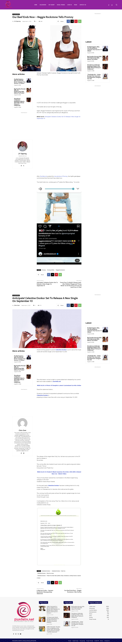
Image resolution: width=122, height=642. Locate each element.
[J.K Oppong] (22, 146)
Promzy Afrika (50, 270)
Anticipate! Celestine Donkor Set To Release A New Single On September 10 (47, 284)
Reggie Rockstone (60, 270)
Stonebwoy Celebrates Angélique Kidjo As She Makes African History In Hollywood (19, 102)
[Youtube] (20, 634)
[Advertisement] (24, 123)
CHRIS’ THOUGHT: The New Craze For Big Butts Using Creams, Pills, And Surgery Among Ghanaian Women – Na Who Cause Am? (53, 629)
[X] (72, 21)
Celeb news (16, 14)
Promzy (44, 270)
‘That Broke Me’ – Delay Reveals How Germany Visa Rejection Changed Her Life (94, 76)
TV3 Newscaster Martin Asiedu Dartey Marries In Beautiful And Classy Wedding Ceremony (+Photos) (53, 620)
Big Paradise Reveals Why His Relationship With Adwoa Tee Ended (20, 91)
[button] (116, 4)
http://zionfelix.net (22, 156)
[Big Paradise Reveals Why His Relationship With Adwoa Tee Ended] (29, 90)
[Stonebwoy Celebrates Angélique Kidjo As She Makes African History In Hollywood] (29, 100)
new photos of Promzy (60, 176)
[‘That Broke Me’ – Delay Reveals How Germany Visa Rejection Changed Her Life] (105, 76)
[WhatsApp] (79, 21)
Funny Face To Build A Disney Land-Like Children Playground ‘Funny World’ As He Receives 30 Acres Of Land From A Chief (70, 285)
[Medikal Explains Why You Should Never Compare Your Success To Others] (29, 80)
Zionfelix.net (43, 176)
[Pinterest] (76, 21)
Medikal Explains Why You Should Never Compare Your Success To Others (20, 81)
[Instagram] (112, 5)
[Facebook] (109, 5)
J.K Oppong (17, 21)
